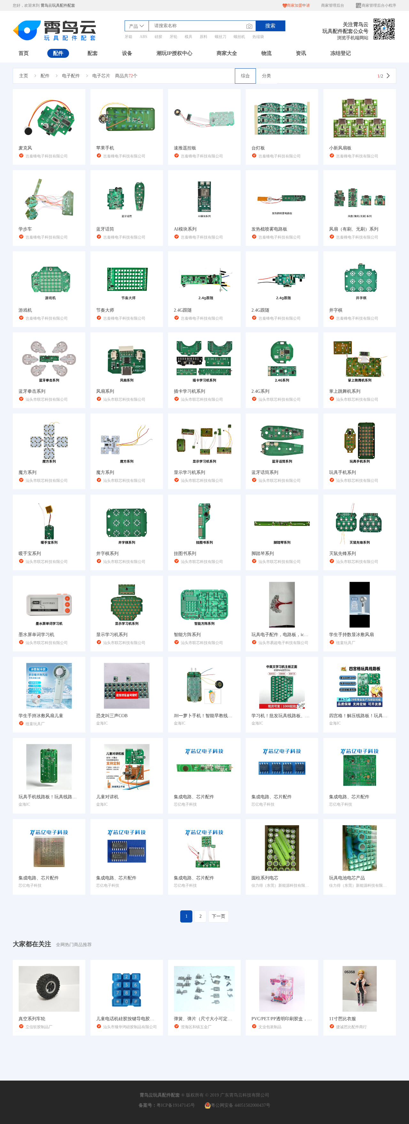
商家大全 (227, 53)
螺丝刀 (220, 36)
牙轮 (173, 36)
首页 (24, 53)
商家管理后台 (332, 5)
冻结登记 (340, 53)
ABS (143, 36)
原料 (203, 36)
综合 (245, 75)
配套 (93, 53)
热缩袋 (258, 36)
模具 (188, 36)
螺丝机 (239, 36)
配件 (58, 53)
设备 (127, 53)
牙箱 (128, 36)
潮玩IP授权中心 (174, 53)
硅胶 (158, 36)
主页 (23, 75)
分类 (266, 75)
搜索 (270, 25)
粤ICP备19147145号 (176, 1105)
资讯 (301, 53)
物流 (266, 53)
